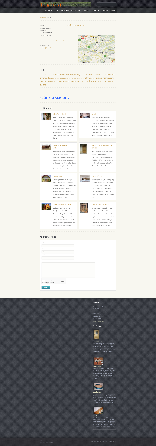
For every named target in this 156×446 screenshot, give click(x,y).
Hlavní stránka (48, 10)
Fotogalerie (96, 10)
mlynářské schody (50, 75)
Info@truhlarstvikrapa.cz (49, 48)
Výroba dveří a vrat (97, 341)
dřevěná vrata (45, 77)
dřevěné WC (79, 78)
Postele (94, 114)
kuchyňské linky (50, 81)
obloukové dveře (63, 81)
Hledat (115, 4)
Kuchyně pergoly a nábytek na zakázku (70, 10)
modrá (42, 81)
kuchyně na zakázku (93, 74)
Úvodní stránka (95, 441)
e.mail (41, 48)
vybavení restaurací (95, 77)
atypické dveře (53, 78)
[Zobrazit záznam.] (46, 116)
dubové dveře (74, 81)
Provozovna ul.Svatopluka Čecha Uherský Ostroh (52, 41)
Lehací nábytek (97, 392)
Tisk (115, 441)
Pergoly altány (57, 176)
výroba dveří (103, 75)
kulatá (92, 81)
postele (103, 82)
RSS (111, 441)
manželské (99, 82)
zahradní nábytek (63, 78)
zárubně (113, 82)
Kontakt (113, 10)
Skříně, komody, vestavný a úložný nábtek (64, 146)
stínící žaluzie (73, 78)
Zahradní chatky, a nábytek (62, 204)
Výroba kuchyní (97, 366)
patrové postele (82, 75)
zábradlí (43, 84)
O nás (57, 10)
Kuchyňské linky (97, 176)
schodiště (86, 82)
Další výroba (87, 10)
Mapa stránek (104, 441)
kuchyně (108, 81)
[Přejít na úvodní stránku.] (65, 6)
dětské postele (60, 74)
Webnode (50, 442)
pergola (68, 78)
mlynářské (82, 82)
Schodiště (95, 415)
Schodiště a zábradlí (59, 114)
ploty (58, 78)
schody (85, 77)
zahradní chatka (43, 75)
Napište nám (105, 10)
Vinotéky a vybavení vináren (101, 204)
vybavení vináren (108, 77)
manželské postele (72, 74)
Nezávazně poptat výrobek (76, 25)
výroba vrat (111, 74)
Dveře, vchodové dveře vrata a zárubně (102, 146)
